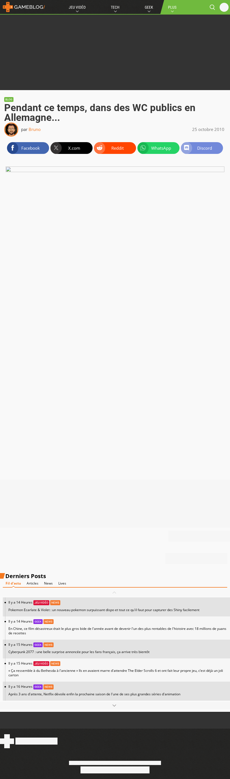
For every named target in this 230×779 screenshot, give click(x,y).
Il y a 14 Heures (103, 606)
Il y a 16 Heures (94, 690)
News (48, 583)
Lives (62, 583)
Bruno (35, 129)
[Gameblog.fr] (22, 7)
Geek (149, 7)
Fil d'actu (13, 583)
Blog (8, 99)
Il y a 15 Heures (79, 648)
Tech (115, 7)
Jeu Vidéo (77, 7)
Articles (32, 583)
